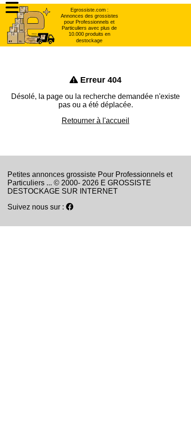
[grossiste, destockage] (31, 25)
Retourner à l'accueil (95, 120)
